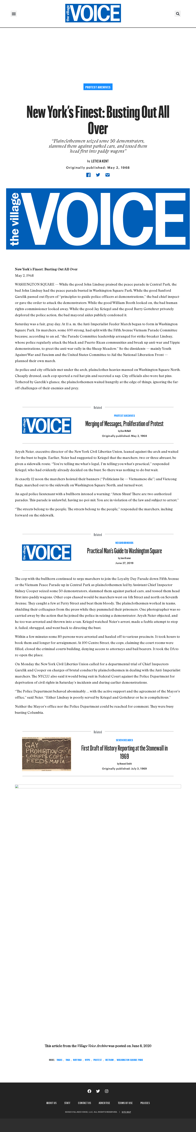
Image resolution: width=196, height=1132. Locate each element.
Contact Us (84, 1102)
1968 (68, 1059)
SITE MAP (126, 1112)
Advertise (104, 1102)
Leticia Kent (100, 160)
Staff (67, 1102)
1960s (59, 1059)
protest (97, 1059)
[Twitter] (98, 1091)
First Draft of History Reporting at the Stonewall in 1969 (124, 750)
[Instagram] (106, 1091)
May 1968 (77, 1059)
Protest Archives (124, 415)
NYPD (87, 1059)
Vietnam (109, 1059)
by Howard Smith (124, 763)
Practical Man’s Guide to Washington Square (124, 549)
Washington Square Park (130, 1059)
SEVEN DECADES (124, 739)
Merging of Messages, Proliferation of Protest (124, 422)
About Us (51, 1102)
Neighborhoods (124, 542)
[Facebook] (89, 1091)
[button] (14, 14)
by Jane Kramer (124, 558)
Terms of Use (125, 1102)
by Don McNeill (124, 430)
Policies (145, 1102)
